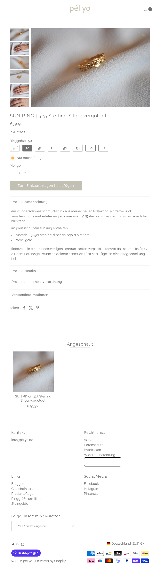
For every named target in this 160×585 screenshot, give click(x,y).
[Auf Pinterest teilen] (37, 307)
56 (65, 148)
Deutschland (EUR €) (127, 543)
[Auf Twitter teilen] (31, 307)
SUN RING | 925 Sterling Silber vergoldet (33, 398)
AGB (87, 440)
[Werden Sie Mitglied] (71, 526)
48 (15, 148)
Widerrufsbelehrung (99, 455)
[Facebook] (13, 545)
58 (78, 148)
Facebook (91, 484)
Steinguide (19, 503)
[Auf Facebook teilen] (24, 307)
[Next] (144, 67)
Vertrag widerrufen (102, 462)
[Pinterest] (17, 545)
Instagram (91, 489)
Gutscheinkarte (23, 489)
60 (90, 148)
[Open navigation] (9, 9)
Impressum (92, 450)
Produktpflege (22, 494)
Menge (15, 165)
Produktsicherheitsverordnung (37, 282)
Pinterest (91, 494)
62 (103, 148)
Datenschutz (93, 445)
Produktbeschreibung (30, 202)
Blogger (17, 484)
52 (40, 148)
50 (27, 148)
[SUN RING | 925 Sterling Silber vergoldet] (33, 371)
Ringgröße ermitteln (26, 499)
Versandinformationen (30, 295)
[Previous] (37, 67)
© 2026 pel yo (21, 561)
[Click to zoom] (144, 34)
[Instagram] (22, 545)
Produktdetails (24, 271)
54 (52, 148)
